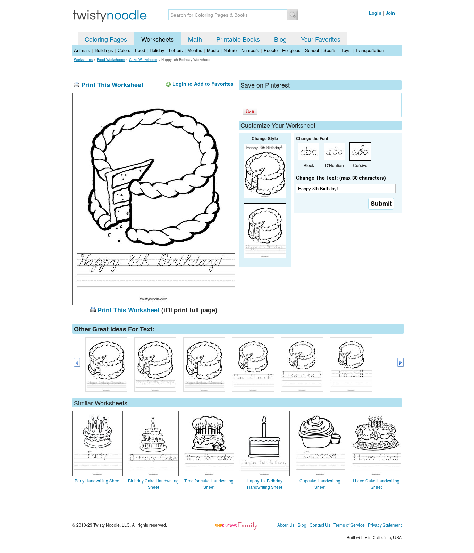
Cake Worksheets (143, 59)
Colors (124, 50)
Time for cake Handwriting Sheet (209, 484)
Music (213, 50)
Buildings (104, 50)
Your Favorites (320, 38)
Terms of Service (349, 525)
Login (375, 12)
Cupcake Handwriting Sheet (319, 484)
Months (194, 50)
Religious (291, 50)
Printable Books (238, 38)
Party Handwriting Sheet (97, 481)
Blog (280, 38)
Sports (330, 50)
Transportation (369, 50)
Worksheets (157, 38)
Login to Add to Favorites (203, 83)
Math (195, 38)
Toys (346, 50)
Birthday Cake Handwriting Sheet (153, 484)
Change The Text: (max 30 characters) (341, 177)
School (312, 50)
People (271, 50)
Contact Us (320, 525)
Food (140, 50)
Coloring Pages (106, 38)
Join (390, 12)
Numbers (250, 50)
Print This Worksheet (112, 84)
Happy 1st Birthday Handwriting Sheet (264, 484)
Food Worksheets (111, 59)
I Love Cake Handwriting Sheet (376, 484)
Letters (176, 50)
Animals (82, 50)
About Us (286, 525)
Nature (230, 50)
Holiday (157, 50)
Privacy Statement (385, 525)
